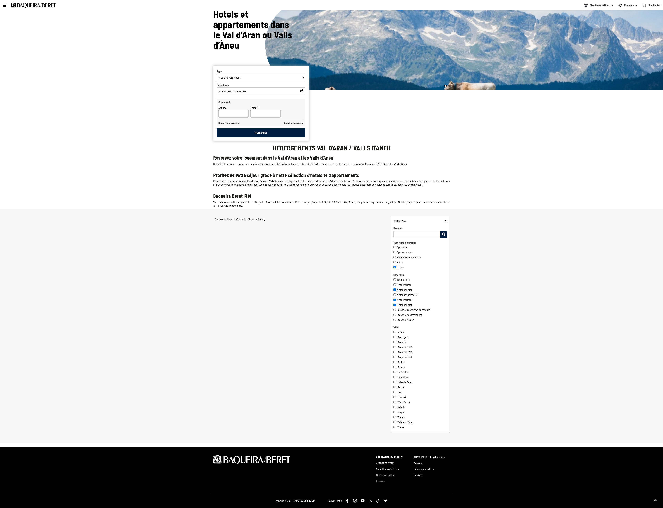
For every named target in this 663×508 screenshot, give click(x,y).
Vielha (400, 427)
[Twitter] (385, 501)
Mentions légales (385, 475)
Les (399, 392)
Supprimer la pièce (228, 122)
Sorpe (400, 412)
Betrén (401, 367)
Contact (418, 463)
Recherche (261, 132)
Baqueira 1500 (404, 347)
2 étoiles (401, 284)
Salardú (401, 407)
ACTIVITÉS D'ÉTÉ (385, 463)
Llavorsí (401, 397)
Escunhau (402, 377)
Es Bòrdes (402, 372)
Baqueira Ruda (405, 357)
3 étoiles (401, 289)
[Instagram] (355, 501)
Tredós (401, 417)
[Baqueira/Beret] (33, 5)
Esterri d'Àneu (404, 382)
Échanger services (424, 469)
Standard (402, 314)
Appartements (404, 252)
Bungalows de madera (409, 257)
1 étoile (401, 279)
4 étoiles (401, 299)
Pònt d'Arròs (403, 402)
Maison (401, 267)
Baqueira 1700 (404, 352)
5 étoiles (401, 304)
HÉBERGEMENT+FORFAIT (389, 457)
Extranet (380, 480)
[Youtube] (363, 501)
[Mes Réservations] (586, 5)
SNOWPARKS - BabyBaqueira (429, 457)
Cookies (418, 475)
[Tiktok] (378, 501)
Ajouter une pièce (294, 122)
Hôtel (400, 262)
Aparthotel (402, 247)
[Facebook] (347, 501)
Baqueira (402, 342)
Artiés (400, 332)
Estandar (401, 309)
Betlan (400, 362)
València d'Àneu (405, 422)
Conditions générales (387, 469)
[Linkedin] (370, 501)
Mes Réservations (600, 5)
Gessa (400, 387)
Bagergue (402, 337)
